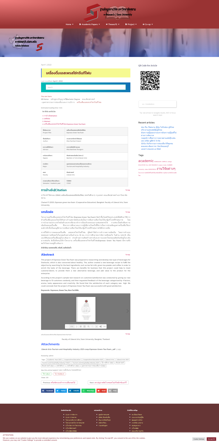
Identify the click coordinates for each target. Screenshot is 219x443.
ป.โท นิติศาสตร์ (71, 428)
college (169, 161)
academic (146, 161)
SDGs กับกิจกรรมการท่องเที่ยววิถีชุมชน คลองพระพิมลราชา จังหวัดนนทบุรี (157, 144)
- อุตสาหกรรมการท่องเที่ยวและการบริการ (58, 102)
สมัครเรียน (102, 423)
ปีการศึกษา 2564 (107, 362)
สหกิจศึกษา (60, 366)
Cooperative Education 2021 (93, 359)
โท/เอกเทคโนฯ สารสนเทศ (75, 423)
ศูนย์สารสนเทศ (104, 414)
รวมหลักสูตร (103, 425)
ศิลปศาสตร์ (120, 362)
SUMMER (169, 165)
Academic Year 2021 (54, 359)
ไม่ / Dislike (59, 374)
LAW (149, 165)
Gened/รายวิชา (137, 420)
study (165, 165)
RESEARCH (154, 165)
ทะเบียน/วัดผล (137, 414)
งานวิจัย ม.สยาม (137, 423)
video (146, 169)
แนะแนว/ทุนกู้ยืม (138, 417)
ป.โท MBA (135, 428)
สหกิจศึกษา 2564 (73, 366)
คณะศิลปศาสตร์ (88, 99)
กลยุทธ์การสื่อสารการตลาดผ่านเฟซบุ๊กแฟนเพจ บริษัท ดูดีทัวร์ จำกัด (158, 139)
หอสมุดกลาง (136, 425)
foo (147, 165)
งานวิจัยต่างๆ (166, 169)
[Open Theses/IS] (119, 24)
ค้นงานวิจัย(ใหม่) (105, 420)
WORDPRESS (152, 169)
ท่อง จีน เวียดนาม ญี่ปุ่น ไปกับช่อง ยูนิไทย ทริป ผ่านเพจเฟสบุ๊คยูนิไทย (157, 128)
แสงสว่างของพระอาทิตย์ (151, 149)
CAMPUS (164, 161)
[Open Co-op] (152, 24)
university (141, 169)
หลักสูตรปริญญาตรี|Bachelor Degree (66, 99)
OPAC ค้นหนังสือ (104, 417)
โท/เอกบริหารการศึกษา (74, 420)
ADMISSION (157, 161)
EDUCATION (141, 165)
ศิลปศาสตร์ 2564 (48, 366)
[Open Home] (73, 24)
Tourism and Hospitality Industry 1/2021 (56, 362)
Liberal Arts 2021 (123, 359)
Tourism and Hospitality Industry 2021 (85, 362)
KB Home (45, 99)
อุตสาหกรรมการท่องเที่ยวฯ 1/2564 (93, 366)
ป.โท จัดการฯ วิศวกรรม (74, 425)
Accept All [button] (211, 439)
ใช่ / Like (46, 374)
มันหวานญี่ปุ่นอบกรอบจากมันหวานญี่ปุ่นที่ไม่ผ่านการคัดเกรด (159, 133)
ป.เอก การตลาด (71, 417)
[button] (47, 391)
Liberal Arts (110, 359)
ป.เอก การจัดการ (71, 414)
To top (127, 190)
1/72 (71, 326)
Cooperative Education (72, 359)
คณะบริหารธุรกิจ (137, 431)
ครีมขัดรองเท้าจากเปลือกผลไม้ (63, 382)
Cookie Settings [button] (199, 439)
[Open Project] (136, 24)
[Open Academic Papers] (99, 24)
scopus (160, 165)
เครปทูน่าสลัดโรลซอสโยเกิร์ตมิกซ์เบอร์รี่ (110, 382)
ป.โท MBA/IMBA (71, 431)
